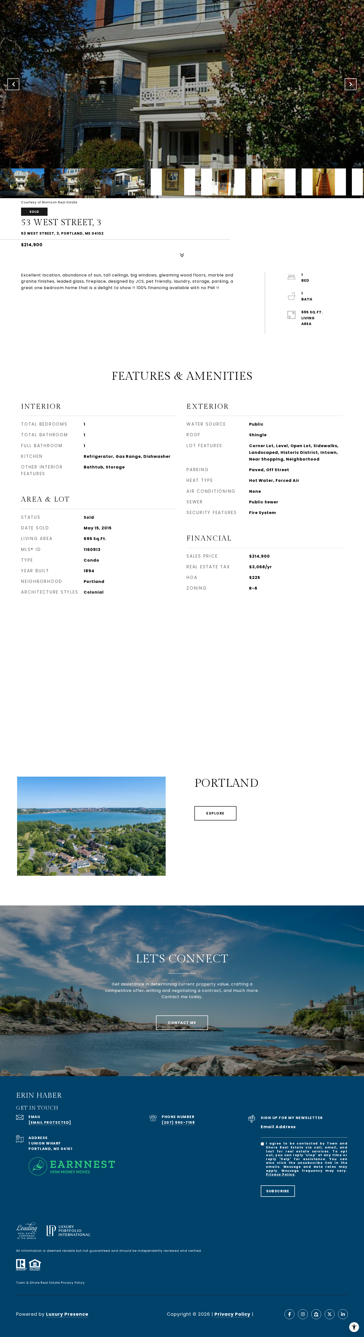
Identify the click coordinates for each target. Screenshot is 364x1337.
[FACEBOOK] (289, 1314)
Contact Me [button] (182, 1022)
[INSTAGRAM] (303, 1314)
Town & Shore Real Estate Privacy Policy (50, 1283)
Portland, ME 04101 (50, 1148)
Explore (215, 813)
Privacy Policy (280, 1174)
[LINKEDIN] (343, 1314)
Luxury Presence (67, 1314)
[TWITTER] (330, 1314)
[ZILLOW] (316, 1314)
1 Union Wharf (44, 1143)
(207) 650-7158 (178, 1122)
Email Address (278, 1127)
